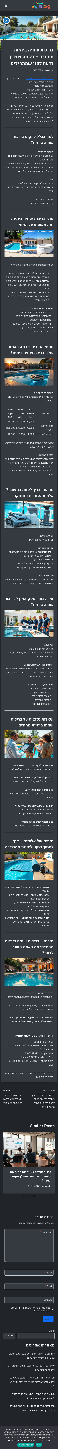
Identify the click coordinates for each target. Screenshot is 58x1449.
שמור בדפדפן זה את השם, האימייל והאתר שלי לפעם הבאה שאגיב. (30, 1309)
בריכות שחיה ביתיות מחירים (39, 78)
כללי (51, 44)
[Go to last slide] (50, 1163)
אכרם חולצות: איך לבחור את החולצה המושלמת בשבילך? (12, 1097)
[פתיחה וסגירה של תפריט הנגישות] (6, 20)
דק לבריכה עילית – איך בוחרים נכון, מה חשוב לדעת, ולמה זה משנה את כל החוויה (43, 1098)
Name (48, 1272)
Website (48, 1300)
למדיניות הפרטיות (26, 1445)
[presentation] (29, 1149)
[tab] (34, 1196)
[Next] (8, 1163)
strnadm (47, 70)
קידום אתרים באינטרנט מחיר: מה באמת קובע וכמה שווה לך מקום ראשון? (30, 1176)
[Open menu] (6, 5)
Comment (46, 1232)
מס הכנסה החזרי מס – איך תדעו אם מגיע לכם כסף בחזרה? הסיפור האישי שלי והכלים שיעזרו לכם (32, 1382)
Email (48, 1286)
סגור (39, 1445)
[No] (54, 1437)
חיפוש (51, 1331)
